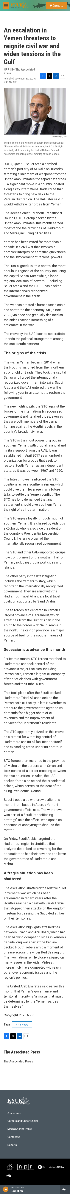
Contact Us (13, 1137)
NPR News (22, 1024)
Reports (12, 1145)
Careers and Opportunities (22, 1121)
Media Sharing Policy (19, 1129)
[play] (5, 1189)
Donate (58, 5)
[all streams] (65, 1189)
